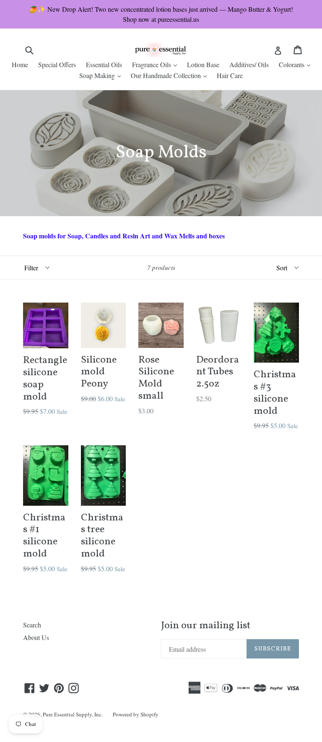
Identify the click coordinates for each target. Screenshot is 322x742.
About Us (36, 637)
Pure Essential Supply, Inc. (73, 714)
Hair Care (230, 75)
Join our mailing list (205, 626)
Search (32, 624)
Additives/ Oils (249, 64)
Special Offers (57, 64)
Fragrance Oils (156, 64)
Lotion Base (203, 64)
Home (20, 64)
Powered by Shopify (135, 714)
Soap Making (102, 75)
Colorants (296, 64)
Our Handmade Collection (171, 75)
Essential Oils (104, 64)
